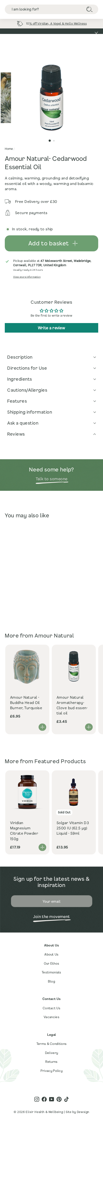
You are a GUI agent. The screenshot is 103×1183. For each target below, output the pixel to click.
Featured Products (60, 761)
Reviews (16, 434)
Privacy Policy (51, 1071)
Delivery (51, 1053)
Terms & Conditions (51, 1044)
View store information (26, 276)
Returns (51, 1062)
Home (9, 148)
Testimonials (51, 972)
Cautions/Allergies (27, 390)
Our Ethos (51, 963)
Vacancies (51, 1017)
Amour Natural (54, 635)
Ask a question (22, 423)
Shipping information (29, 412)
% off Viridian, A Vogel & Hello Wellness (58, 23)
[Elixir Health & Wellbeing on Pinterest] (59, 1099)
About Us (51, 954)
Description (20, 357)
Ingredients (19, 379)
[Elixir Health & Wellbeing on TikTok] (66, 1099)
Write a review (51, 327)
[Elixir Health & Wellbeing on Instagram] (36, 1099)
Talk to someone (52, 478)
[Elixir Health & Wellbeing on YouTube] (51, 1099)
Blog (51, 981)
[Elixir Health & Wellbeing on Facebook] (44, 1099)
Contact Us (51, 1008)
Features (17, 401)
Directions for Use (27, 368)
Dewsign (83, 1111)
